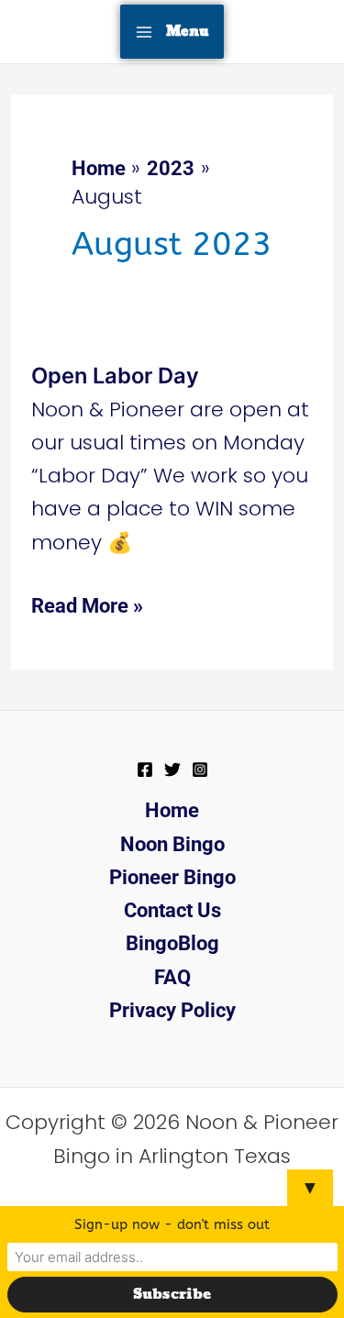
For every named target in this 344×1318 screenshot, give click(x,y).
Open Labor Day (115, 375)
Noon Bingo (172, 844)
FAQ (172, 977)
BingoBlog (172, 943)
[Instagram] (200, 769)
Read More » (87, 603)
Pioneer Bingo (172, 877)
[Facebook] (145, 769)
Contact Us (172, 910)
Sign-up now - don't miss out (172, 1224)
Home (172, 810)
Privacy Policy (172, 1010)
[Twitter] (172, 769)
